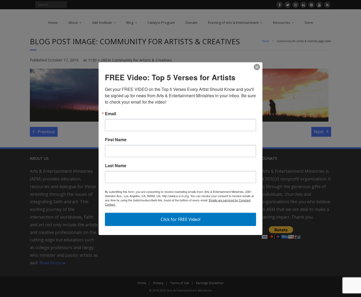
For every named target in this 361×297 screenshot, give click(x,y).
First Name (116, 140)
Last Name (115, 165)
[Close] (257, 67)
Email (110, 114)
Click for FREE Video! (180, 219)
